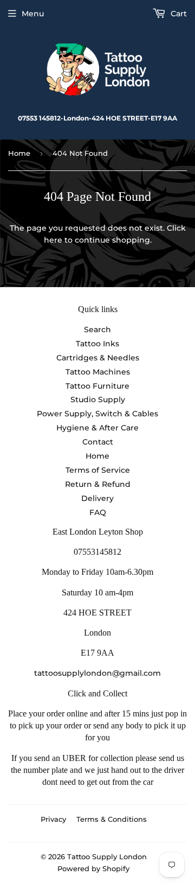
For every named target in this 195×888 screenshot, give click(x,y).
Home (19, 153)
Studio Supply (97, 399)
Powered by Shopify (93, 868)
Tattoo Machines (98, 372)
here (53, 240)
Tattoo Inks (97, 343)
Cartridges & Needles (97, 358)
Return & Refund (98, 484)
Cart (177, 13)
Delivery (97, 498)
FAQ (97, 512)
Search (97, 329)
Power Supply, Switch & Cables (97, 413)
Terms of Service (98, 470)
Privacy (53, 819)
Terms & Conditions (111, 819)
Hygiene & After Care (97, 428)
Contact (97, 442)
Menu (33, 13)
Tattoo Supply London (107, 856)
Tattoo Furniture (97, 386)
